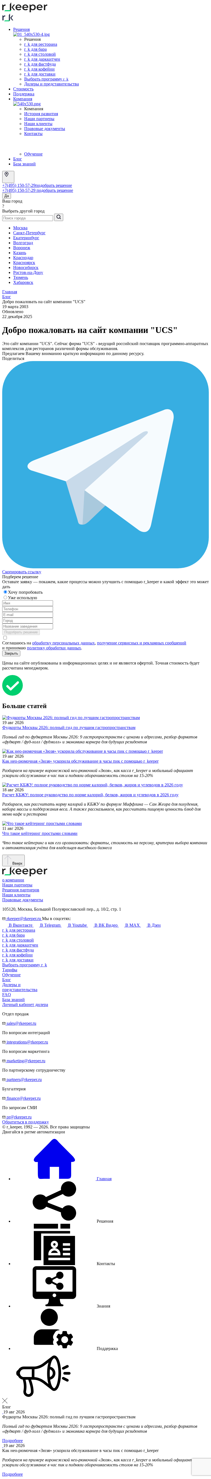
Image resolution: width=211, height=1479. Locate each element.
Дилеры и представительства (51, 84)
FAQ (6, 994)
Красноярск (24, 262)
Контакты (33, 133)
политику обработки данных (54, 648)
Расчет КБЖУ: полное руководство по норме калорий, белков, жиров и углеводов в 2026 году (90, 794)
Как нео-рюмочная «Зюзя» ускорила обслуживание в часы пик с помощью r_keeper (80, 761)
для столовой (18, 940)
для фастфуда (18, 950)
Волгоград (23, 242)
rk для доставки (39, 74)
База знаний (24, 164)
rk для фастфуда (40, 64)
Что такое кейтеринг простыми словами (39, 833)
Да (6, 196)
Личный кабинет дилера (25, 1004)
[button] (63, 1221)
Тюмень (20, 277)
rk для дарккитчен (42, 59)
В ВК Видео (106, 925)
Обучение (33, 154)
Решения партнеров (20, 890)
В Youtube (77, 925)
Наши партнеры (39, 118)
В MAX (132, 925)
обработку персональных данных (63, 643)
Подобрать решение (21, 632)
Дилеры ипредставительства (19, 987)
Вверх (17, 863)
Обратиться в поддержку (25, 1122)
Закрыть (11, 653)
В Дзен (153, 925)
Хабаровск (23, 282)
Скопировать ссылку (21, 571)
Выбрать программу (46, 79)
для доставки (18, 960)
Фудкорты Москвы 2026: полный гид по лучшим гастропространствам (68, 727)
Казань (19, 252)
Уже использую (23, 597)
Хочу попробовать (26, 592)
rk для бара (35, 49)
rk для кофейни (39, 69)
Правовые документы (44, 128)
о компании (13, 880)
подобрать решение (53, 185)
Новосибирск (25, 267)
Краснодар (23, 257)
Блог (17, 159)
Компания (22, 98)
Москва (20, 227)
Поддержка (23, 94)
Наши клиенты (38, 123)
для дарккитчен (20, 945)
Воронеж (21, 247)
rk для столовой (40, 54)
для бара (13, 935)
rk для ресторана (40, 44)
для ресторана (18, 930)
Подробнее (12, 1440)
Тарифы (9, 969)
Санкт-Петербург (29, 232)
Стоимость (23, 89)
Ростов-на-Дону (28, 272)
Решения (21, 29)
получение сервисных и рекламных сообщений (141, 643)
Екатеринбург (26, 237)
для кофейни (17, 955)
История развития (41, 113)
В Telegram (50, 925)
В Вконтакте (21, 925)
